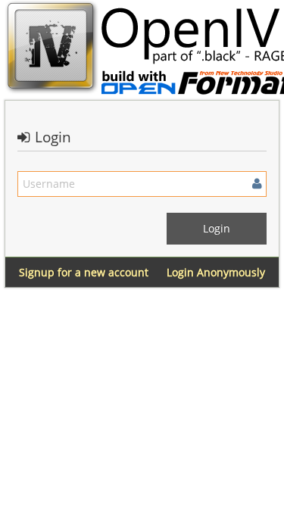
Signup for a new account (83, 272)
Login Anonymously (216, 272)
